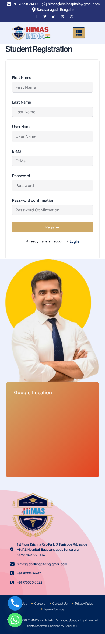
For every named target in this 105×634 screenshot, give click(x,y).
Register (53, 227)
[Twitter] (45, 16)
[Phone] (15, 603)
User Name (22, 126)
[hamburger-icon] (79, 32)
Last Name (21, 102)
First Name (21, 77)
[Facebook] (36, 16)
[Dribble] (63, 16)
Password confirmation (33, 200)
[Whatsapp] (15, 620)
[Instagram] (72, 16)
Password (21, 175)
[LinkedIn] (54, 16)
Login (74, 241)
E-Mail (17, 151)
